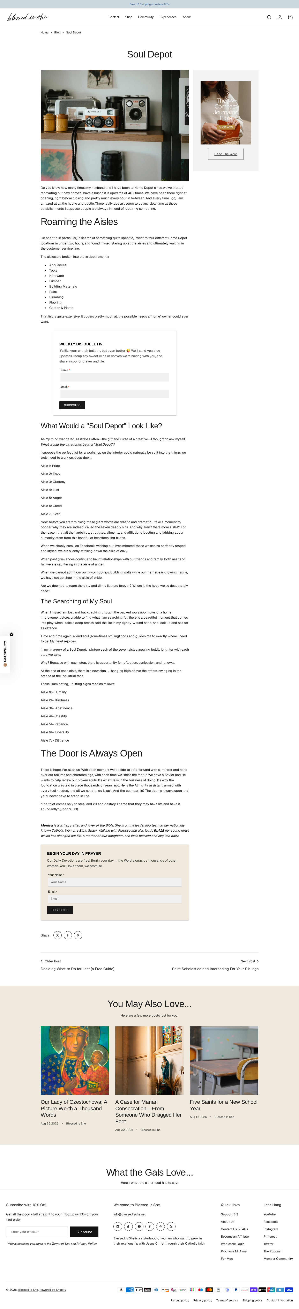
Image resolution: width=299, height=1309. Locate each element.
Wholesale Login (233, 1244)
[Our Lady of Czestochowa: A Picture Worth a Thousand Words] (75, 1060)
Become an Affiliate (235, 1236)
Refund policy (180, 1300)
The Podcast (273, 1251)
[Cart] (290, 17)
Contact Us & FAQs (234, 1229)
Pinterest (270, 1236)
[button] (5, 654)
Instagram (271, 1229)
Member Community (278, 1259)
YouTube (270, 1214)
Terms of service (227, 1300)
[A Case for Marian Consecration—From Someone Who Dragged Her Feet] (149, 1060)
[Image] (226, 112)
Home (44, 32)
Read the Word (225, 154)
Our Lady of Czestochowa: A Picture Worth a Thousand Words (74, 1108)
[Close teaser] (11, 634)
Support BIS (229, 1214)
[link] (57, 935)
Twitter (269, 1244)
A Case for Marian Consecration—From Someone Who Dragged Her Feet (148, 1111)
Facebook (271, 1222)
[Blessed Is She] (27, 17)
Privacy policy (202, 1300)
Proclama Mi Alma (234, 1251)
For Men (227, 1259)
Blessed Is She (28, 1290)
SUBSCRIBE (72, 405)
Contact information (280, 1300)
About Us (227, 1222)
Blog (57, 32)
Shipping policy (252, 1300)
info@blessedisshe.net (129, 1214)
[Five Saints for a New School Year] (224, 1060)
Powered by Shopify (52, 1290)
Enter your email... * (25, 1232)
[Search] (269, 17)
